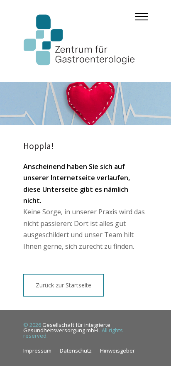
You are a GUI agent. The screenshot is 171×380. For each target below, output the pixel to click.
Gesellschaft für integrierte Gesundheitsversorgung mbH (66, 327)
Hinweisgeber (117, 350)
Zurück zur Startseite (63, 285)
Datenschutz (76, 350)
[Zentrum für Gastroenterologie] (79, 41)
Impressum (37, 350)
